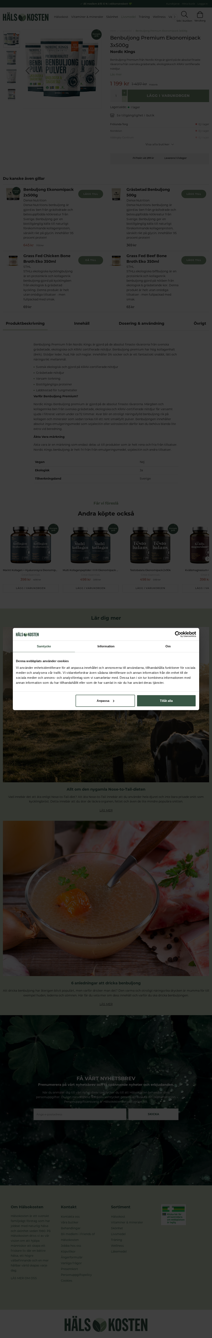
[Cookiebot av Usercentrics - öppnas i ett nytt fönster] (178, 634)
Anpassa (103, 700)
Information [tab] (106, 646)
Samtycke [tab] (44, 646)
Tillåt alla (166, 700)
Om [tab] (168, 646)
